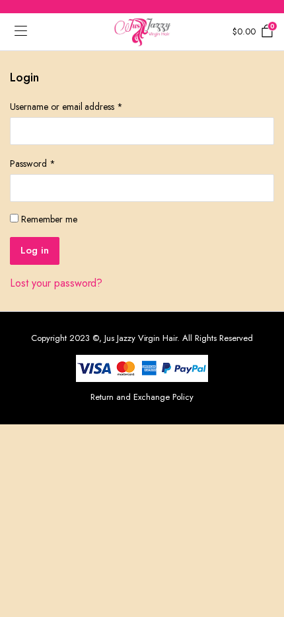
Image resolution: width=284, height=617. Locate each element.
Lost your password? (56, 283)
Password (32, 163)
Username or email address (66, 106)
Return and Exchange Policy (141, 397)
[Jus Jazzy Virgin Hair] (142, 32)
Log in (34, 250)
